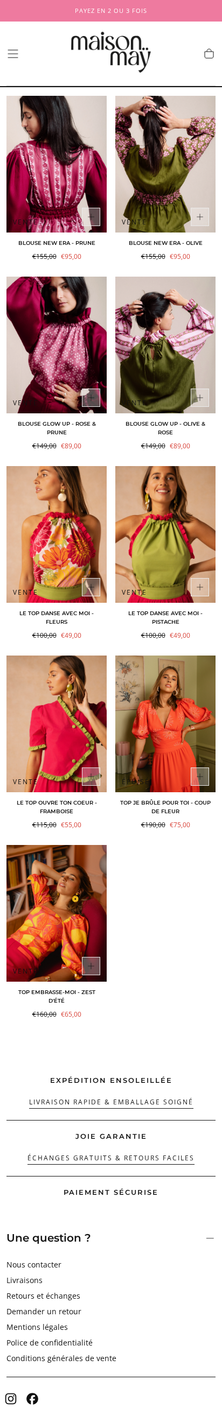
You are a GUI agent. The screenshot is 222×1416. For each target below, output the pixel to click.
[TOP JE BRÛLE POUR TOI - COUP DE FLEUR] (165, 724)
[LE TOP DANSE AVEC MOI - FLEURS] (56, 534)
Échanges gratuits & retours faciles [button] (111, 1158)
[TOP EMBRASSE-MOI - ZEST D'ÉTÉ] (56, 913)
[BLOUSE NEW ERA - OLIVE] (165, 164)
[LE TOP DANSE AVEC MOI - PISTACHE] (165, 534)
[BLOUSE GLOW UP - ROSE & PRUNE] (56, 345)
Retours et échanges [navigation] (43, 1296)
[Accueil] (111, 54)
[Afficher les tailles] (91, 217)
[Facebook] (32, 1398)
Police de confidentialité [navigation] (49, 1342)
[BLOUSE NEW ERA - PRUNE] (56, 164)
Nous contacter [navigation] (33, 1264)
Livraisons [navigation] (24, 1280)
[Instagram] (10, 1398)
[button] (12, 53)
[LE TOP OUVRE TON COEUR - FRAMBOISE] (56, 724)
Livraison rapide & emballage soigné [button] (111, 1102)
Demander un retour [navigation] (43, 1311)
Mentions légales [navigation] (37, 1327)
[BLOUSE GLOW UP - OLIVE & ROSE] (165, 345)
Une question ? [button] (48, 1237)
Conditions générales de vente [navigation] (61, 1358)
